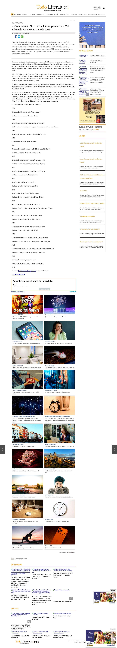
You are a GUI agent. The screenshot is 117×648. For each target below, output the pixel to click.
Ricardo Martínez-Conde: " (61, 617)
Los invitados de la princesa (27, 271)
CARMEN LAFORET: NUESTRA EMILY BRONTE (92, 204)
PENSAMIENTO (49, 14)
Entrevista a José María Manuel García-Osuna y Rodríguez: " (20, 582)
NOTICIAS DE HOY (86, 50)
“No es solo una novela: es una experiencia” (20, 636)
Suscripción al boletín (97, 8)
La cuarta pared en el (97, 56)
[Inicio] (12, 14)
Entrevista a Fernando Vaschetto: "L (42, 600)
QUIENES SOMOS (92, 14)
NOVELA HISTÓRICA (64, 14)
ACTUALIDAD (17, 14)
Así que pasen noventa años (87, 216)
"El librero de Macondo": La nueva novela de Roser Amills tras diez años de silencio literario (97, 69)
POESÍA (56, 14)
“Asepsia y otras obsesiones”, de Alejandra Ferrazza (62, 636)
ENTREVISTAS (31, 14)
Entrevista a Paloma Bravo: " (20, 597)
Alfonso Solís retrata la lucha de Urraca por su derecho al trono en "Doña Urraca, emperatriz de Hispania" (97, 80)
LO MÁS (82, 136)
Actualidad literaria (18, 274)
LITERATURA (74, 14)
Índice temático (76, 641)
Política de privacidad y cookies (81, 642)
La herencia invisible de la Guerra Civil (90, 229)
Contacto (71, 641)
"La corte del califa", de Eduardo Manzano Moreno (41, 636)
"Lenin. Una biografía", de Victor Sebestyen (41, 618)
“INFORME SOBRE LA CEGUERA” (96, 61)
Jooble (96, 129)
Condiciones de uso (24, 286)
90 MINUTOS (83, 191)
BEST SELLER (101, 14)
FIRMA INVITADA (83, 14)
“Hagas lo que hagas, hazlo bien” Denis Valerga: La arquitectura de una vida (41, 576)
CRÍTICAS (24, 14)
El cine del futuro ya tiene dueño (62, 602)
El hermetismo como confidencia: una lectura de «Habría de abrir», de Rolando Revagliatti (20, 627)
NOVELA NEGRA (40, 14)
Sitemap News (83, 641)
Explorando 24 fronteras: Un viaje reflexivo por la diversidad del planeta (62, 575)
